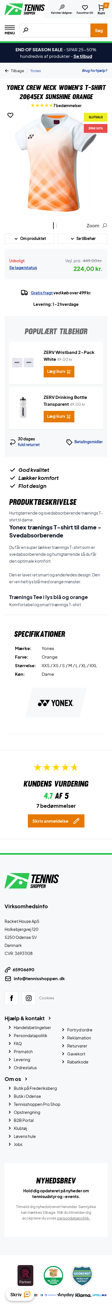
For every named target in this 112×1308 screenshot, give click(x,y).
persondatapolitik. (73, 1218)
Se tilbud (83, 56)
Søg (99, 30)
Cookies (46, 997)
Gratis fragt (42, 292)
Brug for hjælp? (94, 70)
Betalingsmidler (88, 442)
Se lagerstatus (23, 267)
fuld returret (29, 444)
